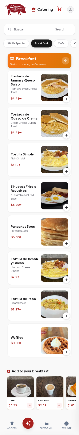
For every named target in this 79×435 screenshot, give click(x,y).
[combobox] (39, 29)
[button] (16, 9)
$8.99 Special (16, 43)
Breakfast (41, 43)
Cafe (61, 43)
